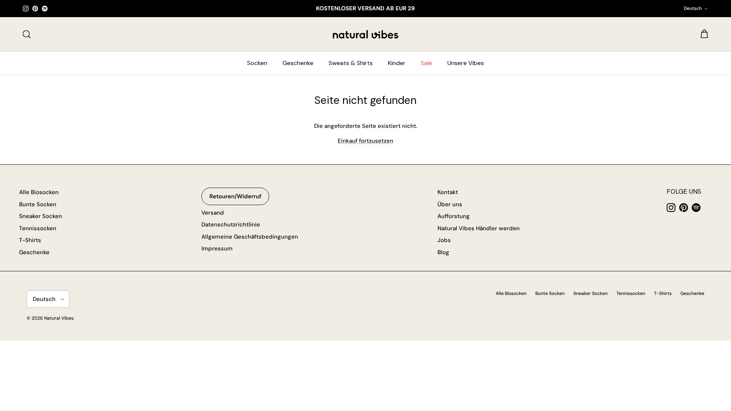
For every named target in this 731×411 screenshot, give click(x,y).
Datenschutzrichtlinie (230, 224)
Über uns (449, 204)
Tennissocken (37, 228)
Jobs (444, 240)
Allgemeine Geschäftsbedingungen (249, 237)
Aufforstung (453, 216)
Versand (212, 213)
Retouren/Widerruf (235, 196)
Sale (426, 63)
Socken (257, 63)
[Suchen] (26, 34)
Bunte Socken (37, 204)
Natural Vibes (58, 318)
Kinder (396, 63)
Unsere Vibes (465, 63)
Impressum (217, 248)
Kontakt (447, 192)
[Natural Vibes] (365, 34)
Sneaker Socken (40, 216)
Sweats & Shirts (351, 63)
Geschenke (298, 63)
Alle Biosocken (39, 192)
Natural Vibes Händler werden (478, 228)
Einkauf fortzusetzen (365, 141)
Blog (443, 252)
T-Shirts (30, 240)
